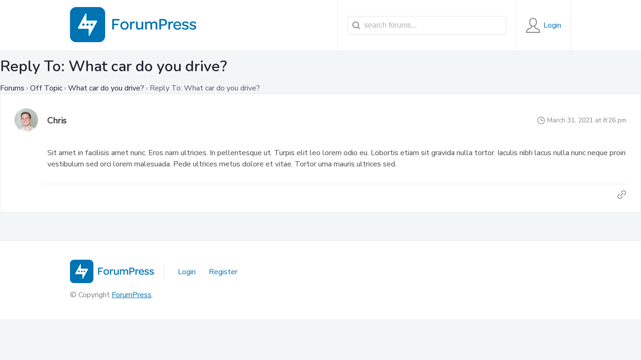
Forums (12, 88)
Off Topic (46, 88)
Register (223, 272)
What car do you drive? (106, 88)
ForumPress (132, 295)
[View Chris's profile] (26, 120)
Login (187, 272)
